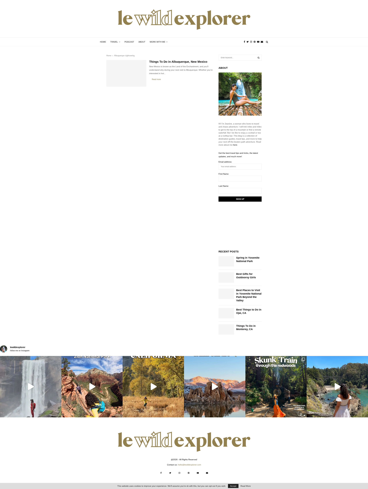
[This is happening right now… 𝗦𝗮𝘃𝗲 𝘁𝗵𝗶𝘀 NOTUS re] (30, 386)
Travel (114, 42)
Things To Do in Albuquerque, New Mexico (178, 61)
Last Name (223, 186)
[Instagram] (252, 42)
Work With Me (157, 42)
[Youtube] (259, 42)
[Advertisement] (240, 225)
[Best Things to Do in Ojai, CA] (226, 313)
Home (103, 42)
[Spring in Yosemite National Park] (226, 261)
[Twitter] (248, 42)
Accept (233, 486)
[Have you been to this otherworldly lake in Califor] (214, 386)
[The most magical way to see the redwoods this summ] (276, 386)
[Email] (262, 42)
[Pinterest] (255, 42)
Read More (245, 486)
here (235, 145)
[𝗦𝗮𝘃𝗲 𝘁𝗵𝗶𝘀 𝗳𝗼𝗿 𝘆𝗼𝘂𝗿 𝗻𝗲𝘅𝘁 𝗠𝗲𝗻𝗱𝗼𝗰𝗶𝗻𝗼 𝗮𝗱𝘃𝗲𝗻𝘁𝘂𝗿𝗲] (337, 386)
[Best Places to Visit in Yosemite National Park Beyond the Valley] (226, 294)
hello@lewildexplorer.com (189, 465)
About (141, 42)
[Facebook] (245, 42)
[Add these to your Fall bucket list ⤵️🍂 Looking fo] (153, 386)
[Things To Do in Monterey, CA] (226, 329)
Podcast (129, 42)
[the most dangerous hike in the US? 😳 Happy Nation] (92, 386)
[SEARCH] (258, 58)
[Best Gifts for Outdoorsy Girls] (226, 277)
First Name (223, 174)
